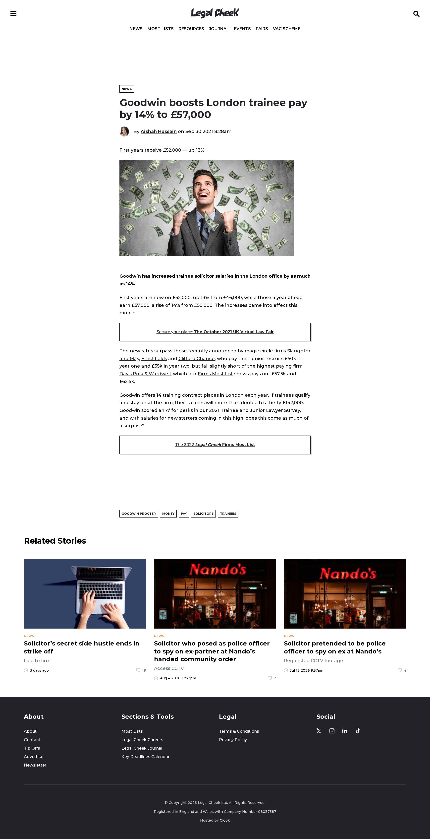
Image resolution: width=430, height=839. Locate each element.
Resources (191, 29)
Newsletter (35, 765)
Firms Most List (215, 374)
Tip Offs (32, 748)
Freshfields (154, 358)
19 (144, 670)
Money (168, 514)
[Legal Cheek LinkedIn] (344, 730)
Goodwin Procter (139, 514)
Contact (32, 739)
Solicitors (203, 514)
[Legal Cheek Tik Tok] (357, 730)
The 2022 (215, 444)
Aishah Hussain (159, 131)
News (136, 29)
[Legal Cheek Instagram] (331, 730)
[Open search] (416, 13)
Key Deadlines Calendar (145, 756)
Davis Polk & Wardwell (145, 374)
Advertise (33, 756)
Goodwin (130, 276)
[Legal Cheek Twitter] (319, 730)
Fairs (262, 29)
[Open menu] (13, 13)
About (30, 731)
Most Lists (161, 29)
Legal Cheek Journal (141, 748)
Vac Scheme (286, 29)
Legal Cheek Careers (142, 739)
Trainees (228, 514)
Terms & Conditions (239, 731)
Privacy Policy (233, 739)
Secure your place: (215, 331)
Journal (219, 29)
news (29, 636)
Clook (225, 820)
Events (242, 29)
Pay (184, 514)
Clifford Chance (196, 358)
